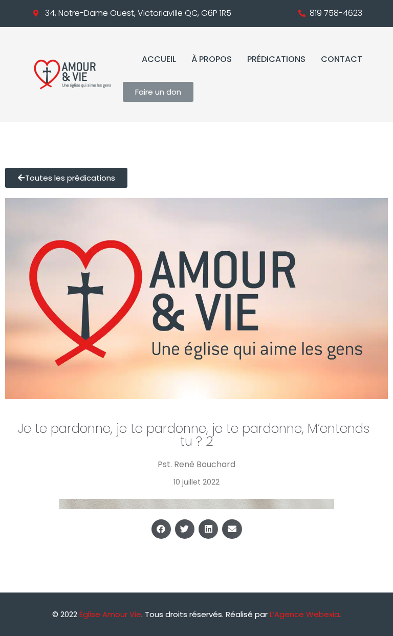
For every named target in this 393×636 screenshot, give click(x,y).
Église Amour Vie (110, 614)
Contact (341, 59)
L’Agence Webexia (304, 614)
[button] (161, 529)
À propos (211, 59)
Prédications (276, 59)
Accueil (159, 59)
